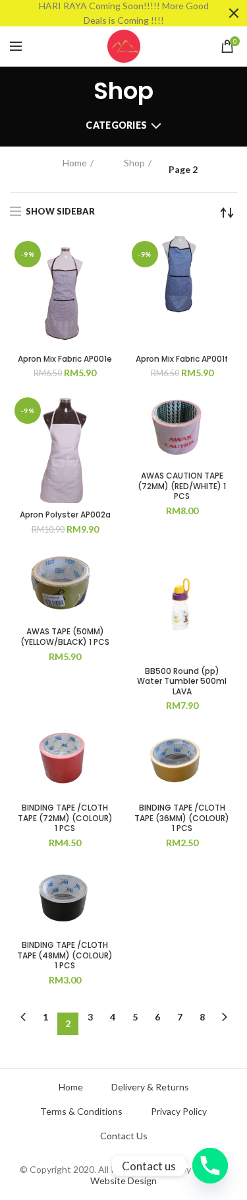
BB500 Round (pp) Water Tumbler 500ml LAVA (182, 681)
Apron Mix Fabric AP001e (65, 359)
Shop (134, 162)
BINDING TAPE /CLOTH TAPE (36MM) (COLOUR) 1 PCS (181, 818)
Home (75, 162)
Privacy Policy (179, 1111)
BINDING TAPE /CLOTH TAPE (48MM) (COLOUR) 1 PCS (65, 955)
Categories (116, 125)
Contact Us (124, 1136)
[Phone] (210, 1165)
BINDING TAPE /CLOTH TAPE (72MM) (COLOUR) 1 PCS (65, 818)
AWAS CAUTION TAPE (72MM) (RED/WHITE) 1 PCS (182, 486)
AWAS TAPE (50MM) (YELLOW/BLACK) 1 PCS (64, 636)
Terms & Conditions (81, 1111)
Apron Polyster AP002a (65, 515)
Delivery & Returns (150, 1087)
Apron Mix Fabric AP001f (182, 359)
